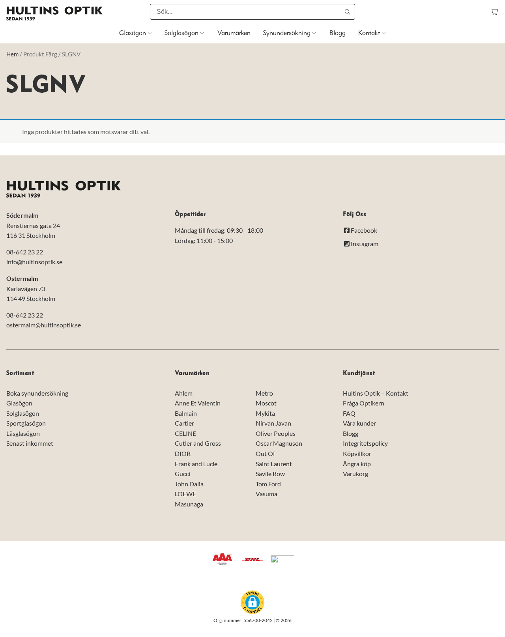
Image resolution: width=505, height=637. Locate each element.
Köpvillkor (357, 453)
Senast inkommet (29, 443)
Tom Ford (268, 484)
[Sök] (347, 12)
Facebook (364, 230)
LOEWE (185, 494)
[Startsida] (54, 13)
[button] (252, 602)
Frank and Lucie (196, 463)
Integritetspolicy (365, 443)
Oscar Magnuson (279, 443)
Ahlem (184, 393)
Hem (12, 54)
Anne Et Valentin (198, 403)
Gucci (182, 473)
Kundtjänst (359, 373)
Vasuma (266, 494)
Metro (264, 393)
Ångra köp (357, 463)
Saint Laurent (274, 463)
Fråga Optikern (363, 403)
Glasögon (19, 403)
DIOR (183, 453)
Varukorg (355, 473)
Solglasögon (22, 413)
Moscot (266, 403)
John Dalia (189, 484)
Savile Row (270, 473)
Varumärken (192, 373)
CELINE (185, 433)
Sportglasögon (26, 423)
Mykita (265, 413)
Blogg (350, 433)
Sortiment (20, 373)
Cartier (184, 423)
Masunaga (189, 504)
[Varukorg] (495, 11)
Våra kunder (359, 423)
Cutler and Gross (198, 443)
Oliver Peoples (276, 433)
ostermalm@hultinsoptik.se (43, 325)
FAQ (349, 413)
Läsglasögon (23, 433)
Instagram (364, 243)
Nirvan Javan (273, 423)
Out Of (265, 453)
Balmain (186, 413)
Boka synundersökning (37, 393)
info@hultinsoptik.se (34, 262)
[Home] (63, 189)
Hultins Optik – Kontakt (375, 393)
